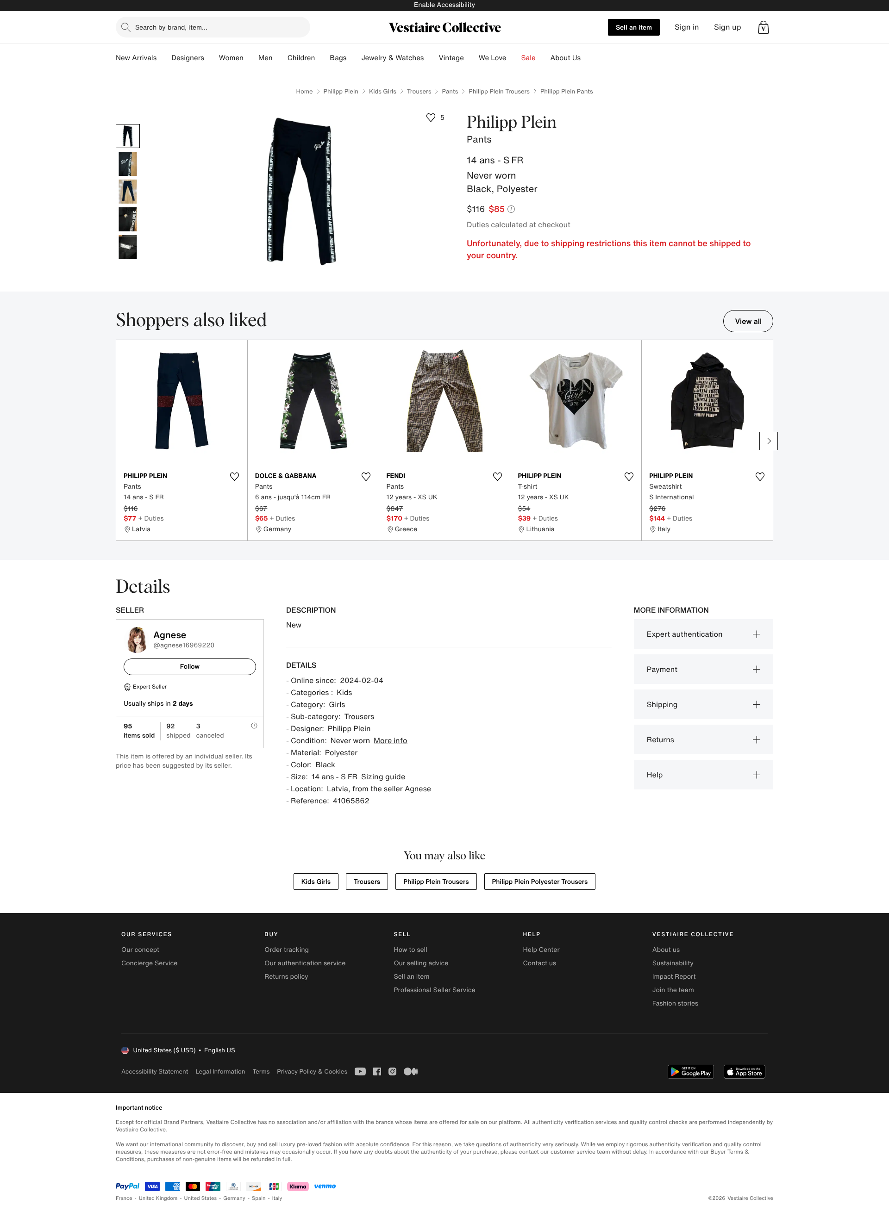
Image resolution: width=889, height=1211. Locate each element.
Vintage (450, 58)
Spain (259, 1198)
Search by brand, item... (171, 27)
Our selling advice (421, 963)
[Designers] (211, 58)
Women (231, 58)
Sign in (687, 27)
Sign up (727, 27)
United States (200, 1198)
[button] (763, 27)
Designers (187, 58)
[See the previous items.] (120, 441)
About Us (566, 58)
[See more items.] (768, 441)
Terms (260, 1071)
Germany (234, 1198)
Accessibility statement (154, 1071)
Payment (662, 669)
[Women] (251, 58)
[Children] (322, 58)
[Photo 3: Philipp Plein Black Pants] (128, 192)
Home (304, 91)
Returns (660, 739)
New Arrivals (136, 58)
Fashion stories (675, 1003)
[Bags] (353, 58)
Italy (277, 1198)
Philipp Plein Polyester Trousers (540, 882)
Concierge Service (149, 963)
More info (390, 740)
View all (748, 321)
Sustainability (673, 963)
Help (655, 774)
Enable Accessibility (444, 5)
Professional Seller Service (434, 990)
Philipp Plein (341, 91)
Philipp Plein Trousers (499, 91)
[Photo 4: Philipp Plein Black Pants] (128, 219)
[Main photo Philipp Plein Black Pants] (128, 136)
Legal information (220, 1071)
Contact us (540, 963)
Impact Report (674, 976)
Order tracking (286, 950)
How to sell (410, 950)
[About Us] (588, 58)
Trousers (419, 91)
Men (265, 58)
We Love (493, 58)
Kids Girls (382, 91)
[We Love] (514, 58)
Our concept (140, 950)
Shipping (662, 704)
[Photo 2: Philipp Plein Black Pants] (128, 164)
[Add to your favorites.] (234, 476)
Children (301, 58)
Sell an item (634, 27)
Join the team (673, 990)
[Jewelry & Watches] (431, 58)
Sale (528, 58)
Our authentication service (304, 963)
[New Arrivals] (164, 58)
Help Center (541, 950)
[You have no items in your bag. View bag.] (763, 27)
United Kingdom (158, 1198)
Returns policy (286, 976)
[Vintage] (471, 58)
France (124, 1198)
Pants (450, 91)
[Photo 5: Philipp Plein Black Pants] (128, 247)
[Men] (280, 58)
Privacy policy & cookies (312, 1071)
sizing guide (383, 776)
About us (666, 950)
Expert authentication (685, 634)
